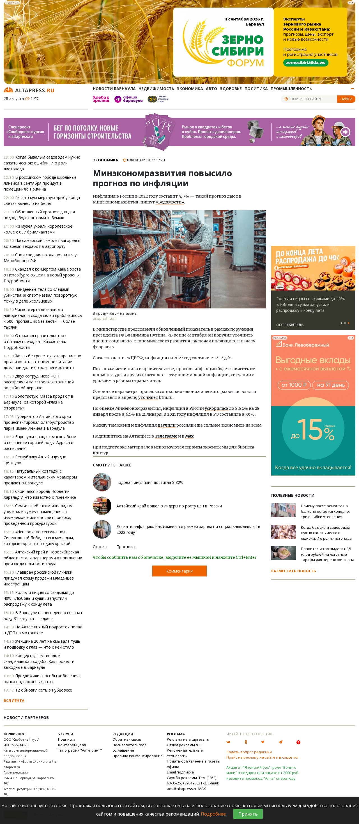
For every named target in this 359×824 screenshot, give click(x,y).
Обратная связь (126, 739)
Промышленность (291, 88)
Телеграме (166, 436)
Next (350, 268)
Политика (256, 88)
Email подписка (180, 772)
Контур (100, 453)
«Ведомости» (170, 202)
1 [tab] (341, 323)
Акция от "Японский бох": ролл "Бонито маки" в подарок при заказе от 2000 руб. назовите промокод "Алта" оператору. (262, 773)
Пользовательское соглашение (129, 747)
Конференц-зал (72, 744)
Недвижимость (156, 88)
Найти (346, 98)
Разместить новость (293, 570)
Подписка (66, 739)
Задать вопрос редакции (249, 751)
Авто (211, 88)
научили (167, 425)
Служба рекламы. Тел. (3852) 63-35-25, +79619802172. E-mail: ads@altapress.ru (193, 783)
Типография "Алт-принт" (80, 750)
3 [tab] (348, 323)
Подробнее (213, 814)
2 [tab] (345, 323)
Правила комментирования (137, 755)
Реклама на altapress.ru (188, 739)
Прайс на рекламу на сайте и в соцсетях (262, 757)
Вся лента (14, 700)
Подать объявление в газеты (193, 761)
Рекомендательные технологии (185, 753)
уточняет (148, 397)
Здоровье (231, 88)
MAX (202, 788)
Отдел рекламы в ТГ (184, 744)
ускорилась (216, 408)
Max (189, 436)
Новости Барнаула (114, 88)
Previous (276, 268)
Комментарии (179, 571)
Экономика (190, 88)
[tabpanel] (313, 290)
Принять (248, 814)
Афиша (173, 766)
